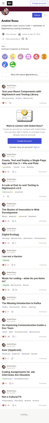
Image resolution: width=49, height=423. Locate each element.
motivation (28, 238)
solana (19, 98)
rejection (16, 354)
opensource (7, 192)
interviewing (7, 401)
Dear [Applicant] (11, 350)
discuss (5, 260)
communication (21, 332)
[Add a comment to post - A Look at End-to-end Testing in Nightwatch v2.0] (8, 196)
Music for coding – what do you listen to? (23, 280)
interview (6, 354)
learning (32, 307)
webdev (30, 167)
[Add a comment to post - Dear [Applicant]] (13, 358)
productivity (16, 238)
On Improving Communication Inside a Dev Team (24, 327)
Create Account (24, 141)
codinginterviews (21, 379)
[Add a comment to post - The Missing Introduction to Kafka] (13, 312)
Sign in (36, 147)
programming (8, 98)
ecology (6, 238)
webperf (32, 216)
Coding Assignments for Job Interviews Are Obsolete (18, 373)
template (26, 354)
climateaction (40, 238)
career (34, 354)
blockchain (28, 98)
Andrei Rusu (11, 85)
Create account (39, 3)
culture (36, 401)
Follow (37, 15)
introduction (15, 307)
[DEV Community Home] (10, 3)
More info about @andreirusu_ (24, 74)
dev (11, 332)
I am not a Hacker (12, 256)
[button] (5, 57)
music (26, 285)
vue (23, 167)
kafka (5, 307)
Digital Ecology (10, 234)
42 (16, 290)
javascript (6, 167)
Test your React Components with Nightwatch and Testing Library (21, 93)
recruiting (19, 401)
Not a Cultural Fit (11, 396)
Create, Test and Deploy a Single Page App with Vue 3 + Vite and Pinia (24, 162)
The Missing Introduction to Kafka (21, 303)
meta (4, 216)
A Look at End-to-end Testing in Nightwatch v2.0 (20, 187)
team (4, 332)
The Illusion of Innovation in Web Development (20, 211)
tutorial (16, 167)
